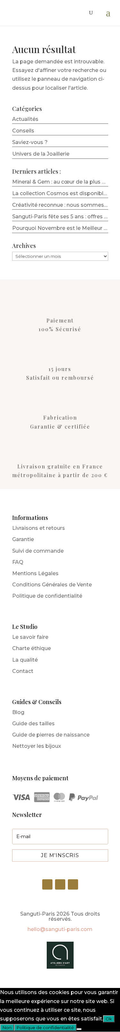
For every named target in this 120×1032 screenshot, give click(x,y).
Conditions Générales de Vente (52, 585)
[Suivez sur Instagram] (60, 884)
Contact (22, 671)
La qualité (25, 660)
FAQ (17, 562)
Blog (18, 712)
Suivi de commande (38, 551)
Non (7, 1027)
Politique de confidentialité (47, 596)
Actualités (25, 119)
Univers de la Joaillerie (40, 154)
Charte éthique (31, 648)
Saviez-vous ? (30, 142)
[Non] (79, 1029)
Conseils (23, 131)
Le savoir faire (30, 637)
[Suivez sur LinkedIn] (47, 884)
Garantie (23, 539)
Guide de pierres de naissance (51, 735)
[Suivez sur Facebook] (73, 884)
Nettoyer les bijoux (36, 746)
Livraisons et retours (38, 528)
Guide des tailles (33, 723)
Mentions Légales (35, 573)
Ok (109, 1018)
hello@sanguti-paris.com (60, 929)
